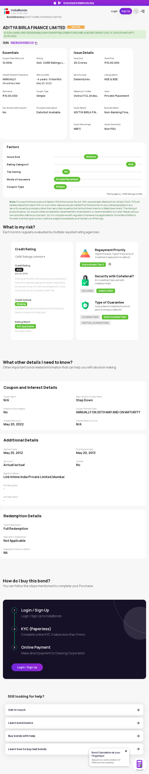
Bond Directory (15, 17)
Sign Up (125, 11)
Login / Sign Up (27, 667)
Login (114, 11)
